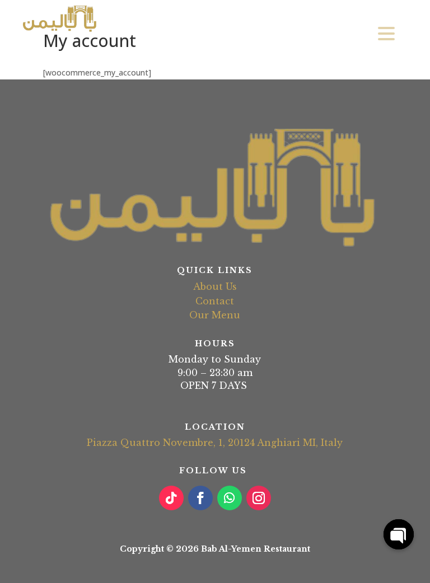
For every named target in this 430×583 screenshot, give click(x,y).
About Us (215, 286)
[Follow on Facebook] (200, 498)
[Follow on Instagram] (258, 498)
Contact (214, 301)
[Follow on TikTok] (171, 498)
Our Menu (214, 315)
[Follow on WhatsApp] (229, 498)
